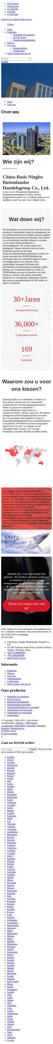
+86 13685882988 (15, 655)
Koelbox (5, 728)
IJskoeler (41, 725)
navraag (24, 634)
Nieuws (10, 43)
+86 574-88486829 (16, 652)
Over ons (11, 45)
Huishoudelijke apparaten (19, 704)
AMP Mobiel (31, 723)
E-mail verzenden (9, 733)
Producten (11, 32)
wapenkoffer (7, 725)
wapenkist (31, 725)
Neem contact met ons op (19, 53)
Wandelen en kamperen (24, 35)
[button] (26, 606)
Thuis (9, 29)
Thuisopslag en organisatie (19, 712)
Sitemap (19, 723)
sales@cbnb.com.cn (16, 658)
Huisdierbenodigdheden (24, 40)
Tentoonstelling (20, 48)
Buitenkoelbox (17, 728)
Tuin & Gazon (19, 37)
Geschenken (13, 715)
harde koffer (19, 725)
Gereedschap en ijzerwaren (19, 710)
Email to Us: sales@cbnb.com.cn (16, 19)
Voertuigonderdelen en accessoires (23, 707)
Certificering (19, 51)
